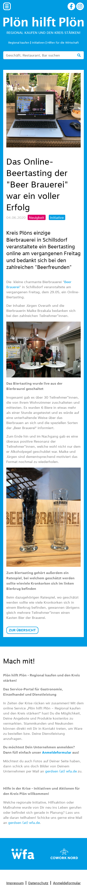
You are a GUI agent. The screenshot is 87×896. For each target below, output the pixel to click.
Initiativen (38, 42)
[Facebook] (71, 5)
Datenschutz (38, 883)
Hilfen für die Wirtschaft (63, 42)
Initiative (57, 217)
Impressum (15, 883)
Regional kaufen (18, 42)
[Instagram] (80, 5)
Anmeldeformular (67, 883)
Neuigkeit (36, 217)
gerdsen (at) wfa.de (61, 771)
